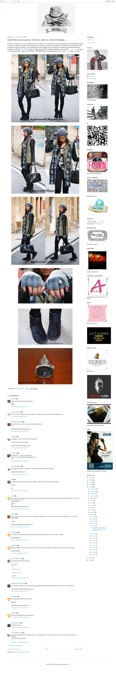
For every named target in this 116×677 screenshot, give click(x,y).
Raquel (13, 398)
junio (91, 503)
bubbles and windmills (17, 583)
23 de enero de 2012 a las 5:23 (19, 578)
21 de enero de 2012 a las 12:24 (20, 490)
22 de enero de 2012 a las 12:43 (20, 527)
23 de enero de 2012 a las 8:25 (19, 607)
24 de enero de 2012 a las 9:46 (19, 627)
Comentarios (92, 42)
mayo (91, 505)
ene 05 (94, 549)
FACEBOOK (14, 564)
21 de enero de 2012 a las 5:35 (19, 431)
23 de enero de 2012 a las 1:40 (19, 553)
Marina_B (14, 453)
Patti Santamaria (16, 466)
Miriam (13, 514)
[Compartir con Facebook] (35, 389)
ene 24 (94, 523)
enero (92, 514)
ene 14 (94, 540)
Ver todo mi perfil (91, 78)
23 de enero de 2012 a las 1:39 (19, 540)
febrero (92, 512)
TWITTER (14, 565)
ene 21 (94, 526)
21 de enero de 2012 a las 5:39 (19, 447)
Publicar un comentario (16, 645)
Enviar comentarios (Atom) (22, 652)
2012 (90, 487)
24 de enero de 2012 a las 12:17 (20, 642)
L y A (12, 496)
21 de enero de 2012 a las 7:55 (19, 474)
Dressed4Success (16, 558)
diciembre (93, 489)
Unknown (14, 532)
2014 (90, 482)
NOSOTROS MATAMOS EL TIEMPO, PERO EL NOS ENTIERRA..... (98, 529)
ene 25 (94, 521)
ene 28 (94, 519)
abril (91, 507)
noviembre (93, 491)
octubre (92, 493)
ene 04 (94, 552)
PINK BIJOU (24, 49)
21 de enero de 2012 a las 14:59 (20, 508)
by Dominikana (15, 622)
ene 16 (94, 538)
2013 (90, 484)
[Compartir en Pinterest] (37, 389)
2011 (90, 558)
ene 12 (94, 543)
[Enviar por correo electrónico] (30, 389)
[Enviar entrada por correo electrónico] (27, 388)
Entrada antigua (78, 649)
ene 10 (94, 545)
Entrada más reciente (13, 649)
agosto (92, 498)
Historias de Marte (16, 421)
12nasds (13, 436)
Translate (99, 223)
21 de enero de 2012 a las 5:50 (19, 461)
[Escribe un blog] (32, 389)
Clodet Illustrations (16, 572)
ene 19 (94, 533)
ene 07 (94, 547)
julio (91, 500)
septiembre (93, 496)
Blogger (68, 664)
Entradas (91, 39)
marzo (92, 510)
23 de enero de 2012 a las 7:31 (19, 591)
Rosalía (13, 613)
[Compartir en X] (33, 389)
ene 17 (94, 536)
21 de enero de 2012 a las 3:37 (19, 406)
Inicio (46, 649)
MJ (12, 479)
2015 (90, 480)
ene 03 (94, 554)
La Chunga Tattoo (16, 632)
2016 (90, 477)
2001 (90, 560)
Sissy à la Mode (15, 412)
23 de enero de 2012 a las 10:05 (20, 617)
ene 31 (94, 516)
